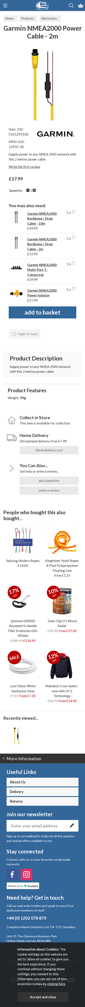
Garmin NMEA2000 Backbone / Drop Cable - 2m (42, 244)
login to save (28, 334)
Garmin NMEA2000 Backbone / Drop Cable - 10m (42, 218)
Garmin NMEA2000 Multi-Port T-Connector (42, 270)
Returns (16, 801)
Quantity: (16, 190)
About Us (18, 782)
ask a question (49, 480)
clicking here (56, 984)
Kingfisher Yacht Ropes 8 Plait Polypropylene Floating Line (62, 565)
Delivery (17, 792)
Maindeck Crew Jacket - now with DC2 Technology (62, 691)
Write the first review (24, 167)
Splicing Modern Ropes (23, 561)
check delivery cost (49, 450)
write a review (49, 490)
